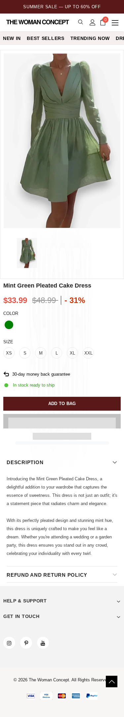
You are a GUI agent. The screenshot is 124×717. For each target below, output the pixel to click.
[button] (62, 421)
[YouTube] (43, 643)
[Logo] (38, 22)
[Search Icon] (80, 22)
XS (9, 353)
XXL (88, 353)
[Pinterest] (26, 643)
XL (72, 353)
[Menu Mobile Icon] (116, 22)
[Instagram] (9, 643)
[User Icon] (93, 22)
